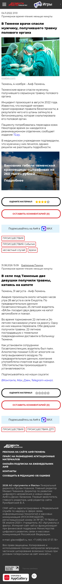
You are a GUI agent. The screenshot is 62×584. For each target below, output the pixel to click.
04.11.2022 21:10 (9, 13)
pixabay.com (8, 78)
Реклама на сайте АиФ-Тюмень (24, 451)
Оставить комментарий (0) (31, 213)
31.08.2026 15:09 (10, 265)
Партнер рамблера (30, 568)
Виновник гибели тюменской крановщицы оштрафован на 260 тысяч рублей (29, 170)
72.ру (16, 134)
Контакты (9, 471)
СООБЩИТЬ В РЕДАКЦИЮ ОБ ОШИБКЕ (26, 475)
